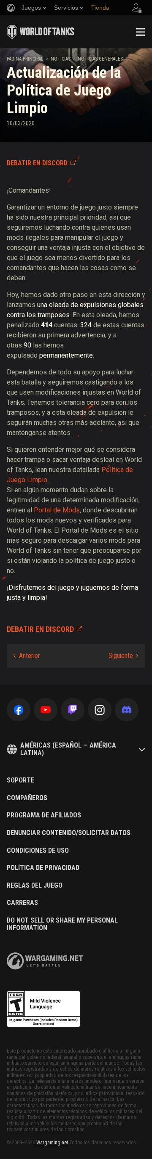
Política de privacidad (43, 868)
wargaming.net (45, 961)
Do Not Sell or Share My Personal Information (62, 924)
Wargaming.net (52, 1143)
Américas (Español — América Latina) (68, 749)
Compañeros (27, 798)
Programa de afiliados (44, 815)
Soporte (20, 780)
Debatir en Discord (37, 163)
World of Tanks (40, 32)
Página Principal (25, 59)
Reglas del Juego (34, 885)
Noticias (61, 59)
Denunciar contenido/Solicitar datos (68, 833)
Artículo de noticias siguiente (123, 656)
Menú (140, 32)
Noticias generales (100, 59)
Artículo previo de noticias (27, 656)
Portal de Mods (57, 510)
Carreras (22, 903)
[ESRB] (43, 1009)
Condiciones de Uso (38, 850)
